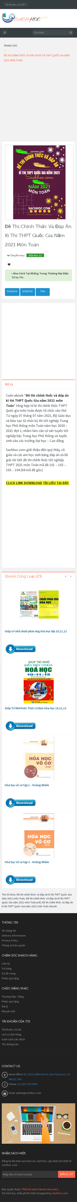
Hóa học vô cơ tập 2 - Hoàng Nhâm (27, 862)
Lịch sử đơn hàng (11, 1034)
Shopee (27, 291)
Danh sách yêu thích (13, 1039)
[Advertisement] (38, 103)
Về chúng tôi (9, 930)
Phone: (13, 1084)
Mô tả (9, 384)
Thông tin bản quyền (13, 945)
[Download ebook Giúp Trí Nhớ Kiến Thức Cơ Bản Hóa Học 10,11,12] (39, 682)
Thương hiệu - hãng (13, 996)
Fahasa (12, 291)
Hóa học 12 (35, 255)
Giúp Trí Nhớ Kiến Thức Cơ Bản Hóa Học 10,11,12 (35, 708)
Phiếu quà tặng (10, 978)
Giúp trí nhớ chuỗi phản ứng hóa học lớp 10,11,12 (36, 631)
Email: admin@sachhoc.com (25, 1093)
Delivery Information (14, 935)
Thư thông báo (10, 1044)
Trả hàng (7, 968)
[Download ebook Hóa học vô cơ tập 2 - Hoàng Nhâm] (39, 835)
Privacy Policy (10, 940)
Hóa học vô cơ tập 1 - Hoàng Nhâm (27, 785)
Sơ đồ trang (9, 973)
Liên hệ (6, 963)
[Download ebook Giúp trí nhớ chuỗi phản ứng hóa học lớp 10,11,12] (39, 605)
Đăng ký (66, 1174)
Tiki (43, 291)
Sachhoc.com (60, 1193)
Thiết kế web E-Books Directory (40, 1189)
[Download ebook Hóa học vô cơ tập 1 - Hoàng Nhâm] (39, 758)
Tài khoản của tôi (11, 1029)
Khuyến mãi (8, 1011)
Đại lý (5, 1006)
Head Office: (16, 1074)
